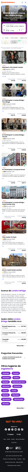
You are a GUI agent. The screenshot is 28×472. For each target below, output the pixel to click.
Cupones (19, 459)
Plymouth (5, 395)
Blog (5, 439)
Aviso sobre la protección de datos (14, 455)
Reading (16, 377)
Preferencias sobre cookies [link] (14, 465)
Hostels (8, 439)
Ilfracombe (6, 403)
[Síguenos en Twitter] (9, 429)
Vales (24, 459)
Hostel (4, 65)
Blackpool (5, 382)
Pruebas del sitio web (10, 462)
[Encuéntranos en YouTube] (16, 429)
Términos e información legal (9, 459)
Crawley (14, 390)
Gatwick (5, 390)
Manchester (6, 386)
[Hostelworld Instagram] (12, 429)
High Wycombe (18, 399)
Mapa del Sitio (19, 462)
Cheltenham (17, 386)
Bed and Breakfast (20, 439)
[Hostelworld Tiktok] (22, 429)
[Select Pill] (22, 2)
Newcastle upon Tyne (19, 382)
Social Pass (14, 442)
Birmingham (6, 377)
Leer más (19, 48)
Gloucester (16, 395)
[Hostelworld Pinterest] (19, 429)
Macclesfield (6, 399)
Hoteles (13, 439)
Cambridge (6, 373)
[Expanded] (3, 38)
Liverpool (15, 373)
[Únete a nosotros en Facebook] (6, 429)
